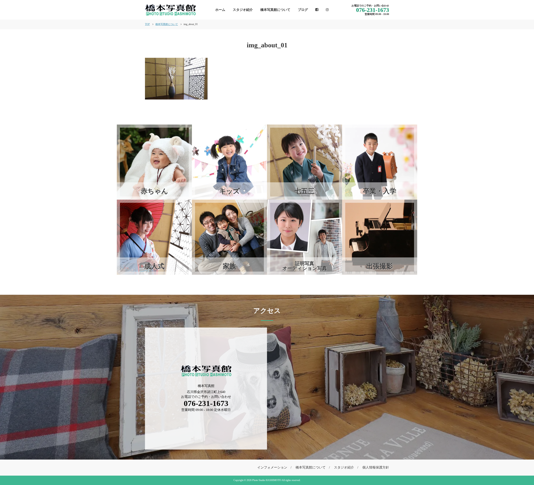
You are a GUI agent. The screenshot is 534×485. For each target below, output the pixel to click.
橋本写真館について (275, 9)
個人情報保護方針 (375, 467)
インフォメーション (272, 467)
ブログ (303, 9)
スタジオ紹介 (243, 9)
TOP (147, 24)
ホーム (220, 9)
